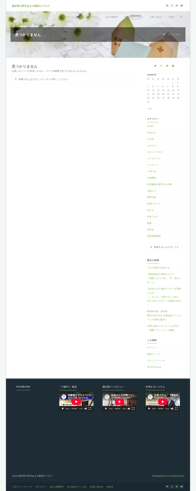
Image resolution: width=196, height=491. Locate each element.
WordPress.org (154, 366)
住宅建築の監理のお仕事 (159, 184)
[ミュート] (85, 408)
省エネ (150, 210)
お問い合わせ (96, 486)
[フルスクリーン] (90, 408)
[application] (76, 401)
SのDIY (150, 126)
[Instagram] (181, 6)
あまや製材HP (57, 486)
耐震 (149, 223)
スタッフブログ (155, 152)
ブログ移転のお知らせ (158, 267)
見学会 (150, 229)
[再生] (62, 408)
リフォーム (152, 164)
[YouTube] (167, 6)
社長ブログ (152, 216)
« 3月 (149, 108)
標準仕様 (151, 197)
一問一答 (151, 171)
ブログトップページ (22, 486)
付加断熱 (151, 177)
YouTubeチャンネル (77, 486)
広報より (151, 190)
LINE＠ (110, 486)
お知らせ (151, 132)
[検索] (181, 17)
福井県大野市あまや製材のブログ (31, 6)
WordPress (179, 475)
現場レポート (154, 203)
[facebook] (177, 6)
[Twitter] (172, 6)
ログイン (151, 347)
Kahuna (167, 475)
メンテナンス (154, 158)
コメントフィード (156, 360)
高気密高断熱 (154, 236)
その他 (150, 139)
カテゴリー (152, 145)
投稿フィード (154, 354)
